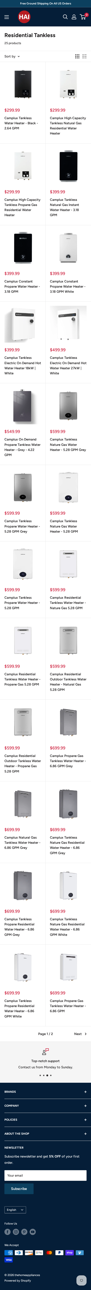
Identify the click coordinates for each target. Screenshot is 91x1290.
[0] (83, 17)
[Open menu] (6, 17)
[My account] (74, 16)
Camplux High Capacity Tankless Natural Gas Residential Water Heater (68, 126)
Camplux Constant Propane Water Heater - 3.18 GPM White (67, 286)
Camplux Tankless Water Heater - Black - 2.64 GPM (21, 123)
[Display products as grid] (77, 56)
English (11, 1209)
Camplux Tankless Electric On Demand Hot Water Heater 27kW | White (68, 365)
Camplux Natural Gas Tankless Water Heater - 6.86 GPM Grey (22, 843)
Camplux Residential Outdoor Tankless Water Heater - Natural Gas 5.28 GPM (68, 682)
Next (78, 1034)
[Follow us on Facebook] (7, 1232)
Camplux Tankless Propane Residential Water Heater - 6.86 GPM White (19, 1008)
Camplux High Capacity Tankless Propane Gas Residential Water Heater (22, 207)
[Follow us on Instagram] (16, 1232)
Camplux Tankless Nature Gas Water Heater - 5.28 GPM (64, 526)
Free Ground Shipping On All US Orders (45, 3)
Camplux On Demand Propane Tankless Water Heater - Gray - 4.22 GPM (22, 447)
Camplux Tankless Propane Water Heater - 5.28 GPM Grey (22, 526)
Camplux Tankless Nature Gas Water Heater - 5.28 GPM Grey (68, 444)
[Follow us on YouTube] (33, 1232)
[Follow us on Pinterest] (24, 1232)
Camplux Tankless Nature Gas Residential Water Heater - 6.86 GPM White (67, 927)
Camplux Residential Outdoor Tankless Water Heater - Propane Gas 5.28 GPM (22, 763)
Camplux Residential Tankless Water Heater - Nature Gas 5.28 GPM (68, 603)
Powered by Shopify (17, 1280)
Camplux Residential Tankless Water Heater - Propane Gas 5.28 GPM (22, 679)
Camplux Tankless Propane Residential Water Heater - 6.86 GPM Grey (19, 927)
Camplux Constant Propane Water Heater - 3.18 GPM (22, 286)
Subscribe (19, 1189)
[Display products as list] (85, 56)
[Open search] (65, 16)
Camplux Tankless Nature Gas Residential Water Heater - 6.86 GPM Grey (67, 845)
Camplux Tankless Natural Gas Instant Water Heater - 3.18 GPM (64, 207)
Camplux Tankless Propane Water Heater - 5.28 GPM (22, 603)
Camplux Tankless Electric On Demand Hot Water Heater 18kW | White (22, 365)
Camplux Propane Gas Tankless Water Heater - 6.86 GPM (68, 1006)
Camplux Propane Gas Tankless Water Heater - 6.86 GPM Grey (68, 761)
